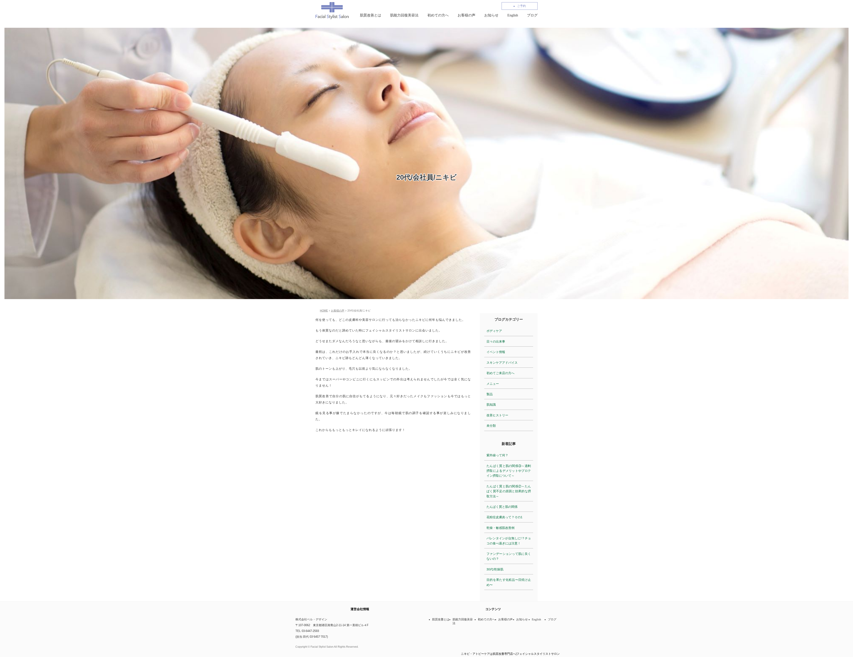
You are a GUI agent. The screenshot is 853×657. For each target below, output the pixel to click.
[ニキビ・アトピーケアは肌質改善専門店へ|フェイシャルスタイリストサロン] (332, 10)
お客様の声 (466, 15)
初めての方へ (438, 15)
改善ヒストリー (497, 415)
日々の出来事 (495, 341)
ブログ (532, 15)
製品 (489, 394)
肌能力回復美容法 (404, 15)
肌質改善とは (370, 15)
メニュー (492, 383)
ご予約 (521, 6)
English (512, 15)
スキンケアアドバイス (502, 362)
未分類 (491, 425)
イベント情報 (495, 352)
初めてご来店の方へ (500, 373)
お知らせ (491, 15)
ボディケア (494, 331)
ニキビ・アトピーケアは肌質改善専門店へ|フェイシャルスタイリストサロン (510, 653)
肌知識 (491, 404)
